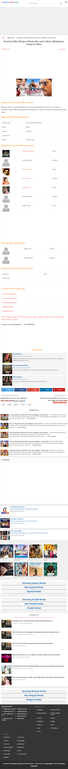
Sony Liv (40, 724)
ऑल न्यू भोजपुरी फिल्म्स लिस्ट (9, 298)
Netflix (53, 721)
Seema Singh (26, 178)
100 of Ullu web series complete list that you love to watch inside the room (35, 632)
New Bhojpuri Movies (34, 695)
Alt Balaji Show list (9, 711)
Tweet (9, 389)
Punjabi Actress (34, 608)
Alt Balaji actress (22, 711)
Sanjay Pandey (26, 169)
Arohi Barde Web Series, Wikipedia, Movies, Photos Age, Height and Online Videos (38, 666)
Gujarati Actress (34, 591)
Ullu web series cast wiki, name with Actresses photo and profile (32, 643)
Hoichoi (40, 718)
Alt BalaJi (40, 709)
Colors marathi (22, 754)
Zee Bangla (21, 740)
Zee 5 (39, 731)
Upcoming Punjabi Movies (34, 599)
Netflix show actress (9, 709)
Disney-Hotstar (42, 713)
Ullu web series (21, 716)
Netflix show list (22, 709)
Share (22, 389)
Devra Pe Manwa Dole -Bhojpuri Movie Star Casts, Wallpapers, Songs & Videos (29, 441)
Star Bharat (21, 744)
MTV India (7, 750)
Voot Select (54, 728)
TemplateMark (48, 763)
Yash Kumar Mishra (28, 151)
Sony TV (6, 744)
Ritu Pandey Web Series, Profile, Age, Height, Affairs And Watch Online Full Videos (38, 677)
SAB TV (6, 757)
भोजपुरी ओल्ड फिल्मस (7, 307)
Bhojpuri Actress (34, 700)
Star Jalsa (7, 754)
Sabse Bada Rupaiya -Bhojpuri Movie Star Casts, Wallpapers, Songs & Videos (28, 432)
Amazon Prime (55, 709)
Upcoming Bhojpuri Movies (34, 691)
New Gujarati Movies (34, 587)
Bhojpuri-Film (6, 49)
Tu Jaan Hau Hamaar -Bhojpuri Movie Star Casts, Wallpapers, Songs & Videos (28, 415)
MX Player (40, 721)
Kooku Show (20, 718)
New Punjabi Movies (34, 604)
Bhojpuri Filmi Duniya (18, 763)
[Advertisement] (34, 20)
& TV (19, 750)
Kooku (53, 718)
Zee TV (6, 740)
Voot (39, 728)
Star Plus (6, 737)
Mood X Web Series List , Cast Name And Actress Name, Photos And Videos (36, 655)
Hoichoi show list (22, 713)
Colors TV (21, 737)
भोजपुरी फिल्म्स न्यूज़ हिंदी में (9, 303)
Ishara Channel (8, 747)
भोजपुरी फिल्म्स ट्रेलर (7, 311)
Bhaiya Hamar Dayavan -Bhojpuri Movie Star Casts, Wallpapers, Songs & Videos (29, 450)
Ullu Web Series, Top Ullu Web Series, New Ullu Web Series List (32, 621)
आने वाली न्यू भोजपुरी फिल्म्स (9, 294)
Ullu (52, 724)
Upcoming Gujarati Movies (34, 583)
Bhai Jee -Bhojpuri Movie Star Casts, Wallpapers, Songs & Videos (26, 423)
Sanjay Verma (26, 187)
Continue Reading (30, 418)
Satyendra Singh (17, 401)
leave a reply (62, 49)
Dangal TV (21, 747)
